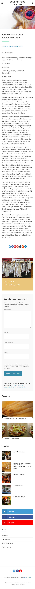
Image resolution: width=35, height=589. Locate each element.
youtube (11, 523)
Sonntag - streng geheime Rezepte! (13, 46)
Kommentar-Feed (7, 543)
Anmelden (5, 535)
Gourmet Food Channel (17, 3)
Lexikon (28, 583)
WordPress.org (6, 547)
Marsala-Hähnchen (19, 474)
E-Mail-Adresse (8, 342)
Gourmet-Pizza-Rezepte (12, 439)
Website (6, 352)
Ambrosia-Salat (18, 485)
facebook (11, 517)
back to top (26, 577)
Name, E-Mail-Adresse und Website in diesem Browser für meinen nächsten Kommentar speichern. (16, 366)
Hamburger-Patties (19, 497)
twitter (11, 512)
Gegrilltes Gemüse (19, 452)
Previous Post (9, 282)
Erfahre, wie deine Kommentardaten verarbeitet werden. (15, 386)
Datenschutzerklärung (19, 583)
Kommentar (8, 309)
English (22, 584)
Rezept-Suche (16, 584)
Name (6, 332)
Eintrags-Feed (6, 539)
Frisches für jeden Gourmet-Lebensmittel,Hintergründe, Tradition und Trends (22, 465)
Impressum (8, 583)
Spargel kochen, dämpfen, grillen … (15, 419)
